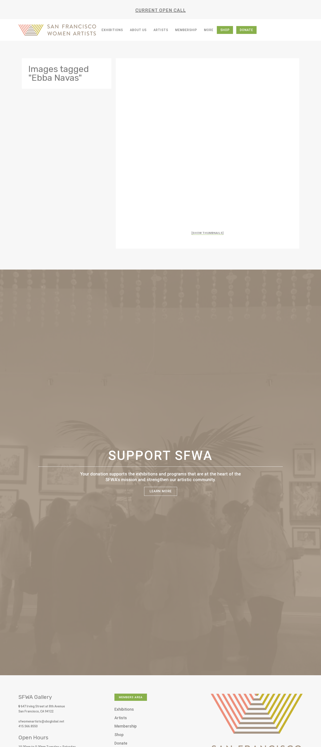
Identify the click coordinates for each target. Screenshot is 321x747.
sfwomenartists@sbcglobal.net (41, 721)
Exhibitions (112, 30)
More (208, 30)
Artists (161, 30)
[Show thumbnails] (208, 233)
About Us (138, 30)
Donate (246, 30)
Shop (225, 30)
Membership (186, 30)
